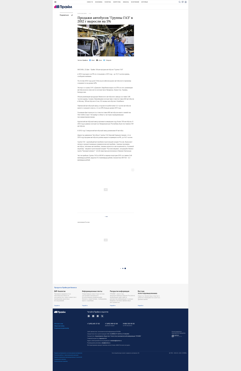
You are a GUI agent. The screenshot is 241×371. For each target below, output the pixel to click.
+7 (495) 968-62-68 (111, 324)
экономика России (83, 222)
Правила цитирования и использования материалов (68, 353)
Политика (108, 2)
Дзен (100, 60)
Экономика (98, 2)
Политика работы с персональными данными (66, 355)
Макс (93, 60)
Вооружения (135, 2)
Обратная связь (59, 326)
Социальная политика (60, 359)
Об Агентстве (58, 323)
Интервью (144, 2)
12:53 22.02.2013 (82, 13)
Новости (90, 2)
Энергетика (117, 2)
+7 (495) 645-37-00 (93, 324)
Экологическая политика (61, 361)
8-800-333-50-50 (129, 324)
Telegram (108, 60)
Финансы (126, 2)
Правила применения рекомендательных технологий (68, 357)
